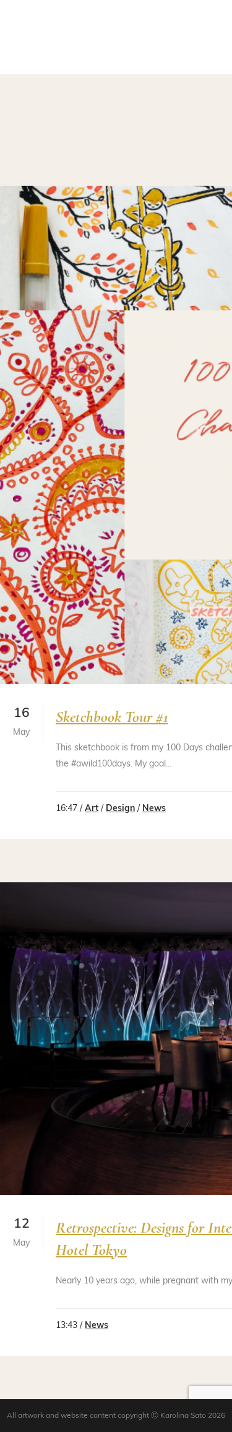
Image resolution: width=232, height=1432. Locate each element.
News (154, 809)
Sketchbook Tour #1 (112, 716)
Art (91, 809)
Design (120, 809)
